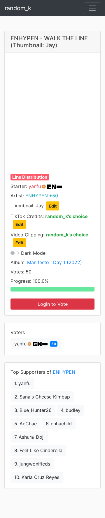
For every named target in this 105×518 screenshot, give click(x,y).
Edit (53, 205)
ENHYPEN (64, 372)
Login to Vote (53, 304)
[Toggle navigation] (92, 8)
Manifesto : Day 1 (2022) (54, 262)
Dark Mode (33, 253)
